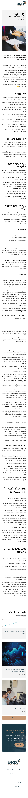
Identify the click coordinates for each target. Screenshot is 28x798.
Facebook (10, 773)
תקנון (20, 791)
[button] (3, 3)
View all (14, 718)
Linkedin (11, 778)
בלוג (21, 778)
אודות (20, 773)
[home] (21, 3)
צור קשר (20, 782)
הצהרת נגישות (18, 786)
